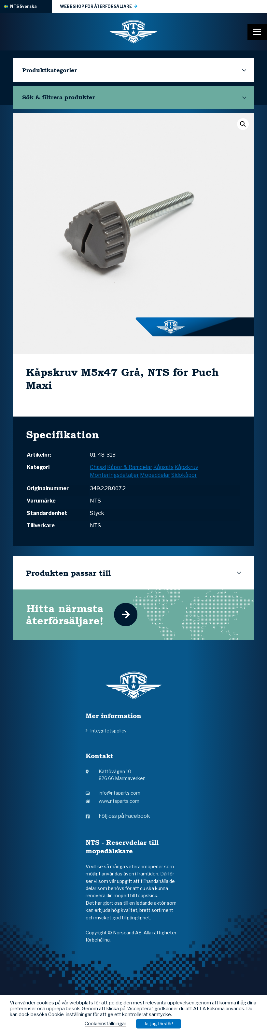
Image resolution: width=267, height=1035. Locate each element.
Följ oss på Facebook (124, 816)
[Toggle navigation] (257, 32)
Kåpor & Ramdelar (129, 467)
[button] (243, 124)
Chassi (98, 467)
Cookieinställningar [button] (105, 1024)
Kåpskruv (186, 467)
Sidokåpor (184, 475)
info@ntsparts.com (119, 793)
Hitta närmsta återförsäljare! (65, 614)
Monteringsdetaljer (114, 475)
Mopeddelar (155, 475)
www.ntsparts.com (119, 801)
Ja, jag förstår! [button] (158, 1023)
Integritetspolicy (108, 730)
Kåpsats (163, 467)
